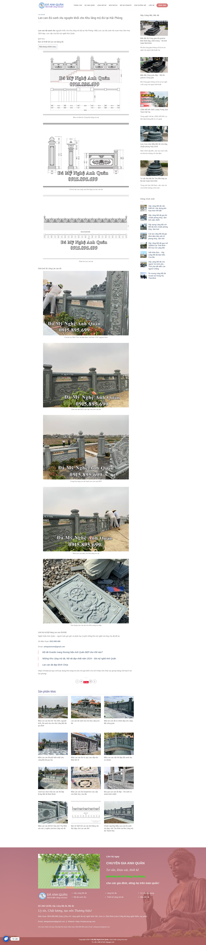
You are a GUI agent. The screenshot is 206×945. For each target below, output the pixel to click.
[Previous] (42, 871)
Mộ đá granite (126, 5)
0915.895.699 (55, 641)
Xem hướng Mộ (140, 5)
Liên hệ (151, 5)
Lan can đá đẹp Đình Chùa (55, 665)
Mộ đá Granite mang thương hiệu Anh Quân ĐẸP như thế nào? (72, 652)
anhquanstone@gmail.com (54, 647)
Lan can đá (41, 14)
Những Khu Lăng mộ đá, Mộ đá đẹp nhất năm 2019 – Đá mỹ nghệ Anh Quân (79, 658)
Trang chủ (78, 5)
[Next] (96, 871)
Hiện (54, 47)
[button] (6, 939)
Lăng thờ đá (112, 893)
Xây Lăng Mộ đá (80, 893)
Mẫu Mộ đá (113, 5)
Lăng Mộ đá (101, 5)
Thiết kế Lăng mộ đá (115, 897)
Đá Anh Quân (90, 5)
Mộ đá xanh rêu (80, 897)
